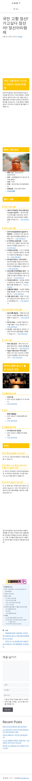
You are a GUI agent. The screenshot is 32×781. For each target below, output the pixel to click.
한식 (9, 611)
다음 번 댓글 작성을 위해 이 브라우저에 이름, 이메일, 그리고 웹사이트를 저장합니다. (16, 701)
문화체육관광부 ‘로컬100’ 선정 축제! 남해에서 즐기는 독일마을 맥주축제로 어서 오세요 (16, 636)
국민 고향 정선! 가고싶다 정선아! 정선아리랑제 (15, 590)
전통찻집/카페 (12, 609)
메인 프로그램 (12, 598)
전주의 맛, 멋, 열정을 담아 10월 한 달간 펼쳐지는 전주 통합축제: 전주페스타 (16, 644)
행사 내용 (8, 596)
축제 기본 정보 (9, 594)
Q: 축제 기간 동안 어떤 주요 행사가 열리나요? (17, 621)
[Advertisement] (16, 57)
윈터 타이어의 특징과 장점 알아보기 (15, 727)
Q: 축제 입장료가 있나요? (15, 617)
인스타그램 (11, 191)
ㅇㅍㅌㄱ (16, 3)
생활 (6, 630)
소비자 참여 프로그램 (14, 602)
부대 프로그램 (12, 600)
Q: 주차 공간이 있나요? (14, 623)
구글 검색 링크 (20, 239)
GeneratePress (24, 778)
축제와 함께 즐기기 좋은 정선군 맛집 (16, 607)
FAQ (6, 615)
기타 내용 (11, 604)
